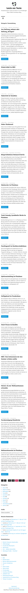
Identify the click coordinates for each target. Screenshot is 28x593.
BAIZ (4, 558)
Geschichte (5, 495)
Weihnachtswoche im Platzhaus (11, 450)
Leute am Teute (14, 8)
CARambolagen (6, 544)
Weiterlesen (4, 59)
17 (20, 480)
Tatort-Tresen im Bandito (9, 325)
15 (13, 480)
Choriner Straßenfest (8, 563)
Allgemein (10, 27)
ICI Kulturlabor (6, 570)
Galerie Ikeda (6, 568)
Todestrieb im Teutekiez (9, 96)
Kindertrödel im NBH (8, 67)
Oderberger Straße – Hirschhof (10, 551)
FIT (3, 565)
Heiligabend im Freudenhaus (11, 296)
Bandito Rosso (6, 559)
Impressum (14, 586)
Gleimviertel (5, 547)
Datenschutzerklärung (14, 588)
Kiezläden (5, 498)
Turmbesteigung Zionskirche (10, 420)
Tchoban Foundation (7, 579)
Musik (11, 294)
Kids (9, 65)
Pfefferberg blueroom (8, 575)
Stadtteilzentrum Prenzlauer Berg (11, 577)
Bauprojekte (11, 152)
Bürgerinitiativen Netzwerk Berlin (12, 155)
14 (9, 480)
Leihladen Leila (6, 574)
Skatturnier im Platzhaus (9, 185)
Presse (4, 502)
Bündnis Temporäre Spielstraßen (10, 542)
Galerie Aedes (6, 566)
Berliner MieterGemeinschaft (9, 561)
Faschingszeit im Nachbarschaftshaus (13, 246)
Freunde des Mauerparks (8, 546)
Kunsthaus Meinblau (7, 572)
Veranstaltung (15, 27)
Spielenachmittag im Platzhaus (11, 276)
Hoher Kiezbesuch (7, 124)
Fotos (4, 493)
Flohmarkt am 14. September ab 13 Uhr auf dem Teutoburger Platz (13, 527)
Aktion (4, 488)
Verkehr (4, 505)
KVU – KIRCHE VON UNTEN (9, 549)
